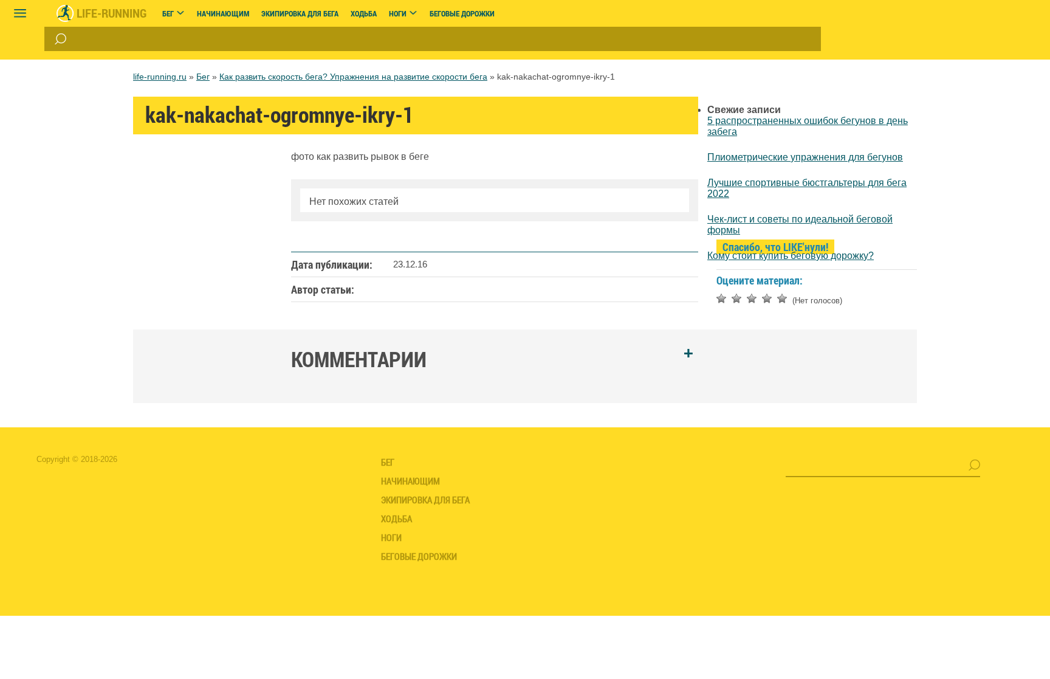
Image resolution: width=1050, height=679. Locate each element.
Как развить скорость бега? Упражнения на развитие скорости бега (353, 76)
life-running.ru (160, 76)
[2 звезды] (736, 298)
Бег (203, 76)
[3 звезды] (752, 298)
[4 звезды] (767, 298)
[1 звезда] (721, 298)
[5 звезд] (782, 298)
